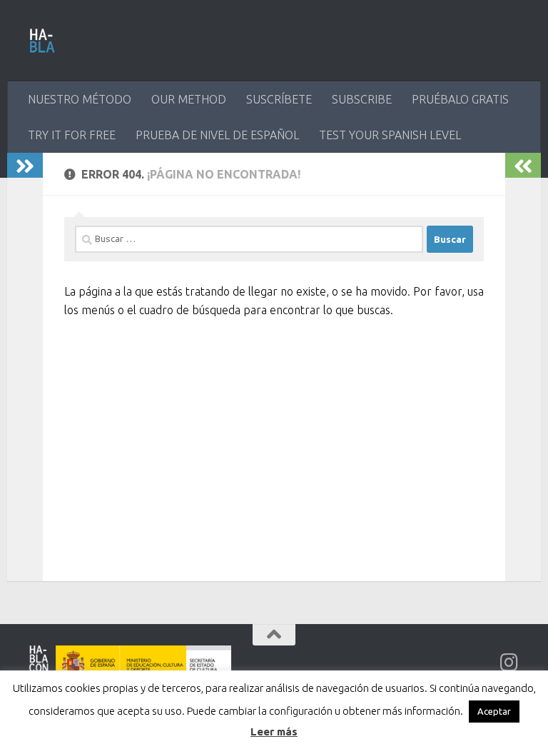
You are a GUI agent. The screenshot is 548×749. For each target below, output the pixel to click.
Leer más (274, 731)
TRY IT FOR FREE (72, 135)
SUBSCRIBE (362, 99)
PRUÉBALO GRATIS (460, 99)
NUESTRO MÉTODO (79, 99)
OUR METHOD (188, 99)
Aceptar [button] (494, 711)
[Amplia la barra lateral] (25, 165)
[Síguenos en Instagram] (509, 663)
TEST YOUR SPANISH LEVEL (390, 135)
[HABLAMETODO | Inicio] (42, 41)
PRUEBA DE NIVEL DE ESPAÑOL (217, 135)
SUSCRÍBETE (279, 99)
